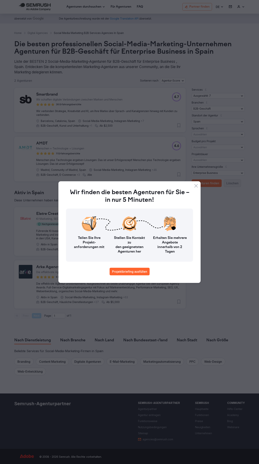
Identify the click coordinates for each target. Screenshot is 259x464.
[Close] (196, 185)
